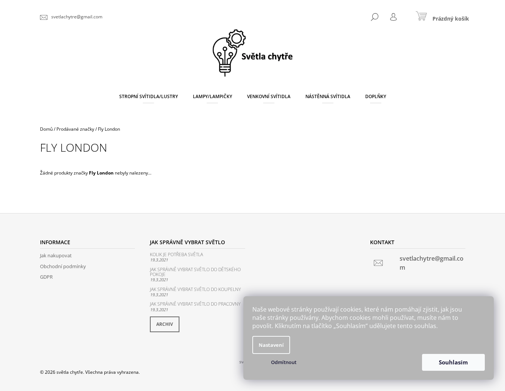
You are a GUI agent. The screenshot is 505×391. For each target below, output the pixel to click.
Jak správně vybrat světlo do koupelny (195, 289)
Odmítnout (283, 362)
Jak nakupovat (56, 255)
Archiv (164, 324)
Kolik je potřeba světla (176, 254)
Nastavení (271, 345)
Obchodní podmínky (63, 266)
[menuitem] (148, 96)
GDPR (46, 276)
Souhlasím (453, 362)
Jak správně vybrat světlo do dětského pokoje (195, 272)
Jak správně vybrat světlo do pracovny (195, 303)
